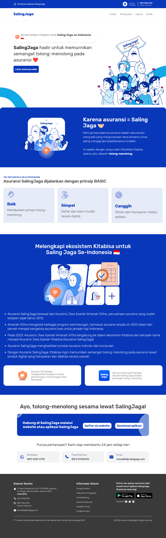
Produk (113, 14)
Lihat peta (22, 494)
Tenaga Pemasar (83, 488)
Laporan (139, 14)
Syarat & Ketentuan (84, 502)
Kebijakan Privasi (83, 507)
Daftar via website (97, 425)
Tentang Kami (126, 14)
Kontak (149, 14)
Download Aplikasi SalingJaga (31, 4)
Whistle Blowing (82, 498)
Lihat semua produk (26, 69)
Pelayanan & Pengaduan (86, 493)
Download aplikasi (129, 425)
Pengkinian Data (83, 511)
